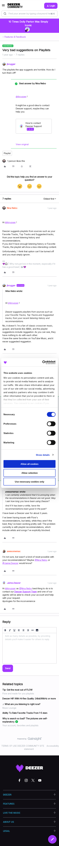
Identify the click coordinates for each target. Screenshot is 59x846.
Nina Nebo (12, 208)
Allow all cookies (29, 464)
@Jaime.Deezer (10, 563)
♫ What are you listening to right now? (21, 704)
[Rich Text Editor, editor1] (29, 648)
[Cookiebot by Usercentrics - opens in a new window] (42, 362)
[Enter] (5, 14)
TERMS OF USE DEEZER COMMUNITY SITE (22, 746)
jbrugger (11, 64)
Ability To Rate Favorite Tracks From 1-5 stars (24, 713)
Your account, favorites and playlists (20, 725)
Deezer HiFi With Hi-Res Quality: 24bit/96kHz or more (29, 698)
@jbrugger (21, 96)
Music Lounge (9, 708)
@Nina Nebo (41, 560)
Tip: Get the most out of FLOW (17, 689)
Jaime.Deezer (13, 583)
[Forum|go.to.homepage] (15, 5)
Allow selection (29, 472)
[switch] (51, 423)
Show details (43, 454)
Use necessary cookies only (29, 481)
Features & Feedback (15, 37)
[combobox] (29, 14)
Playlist (7, 153)
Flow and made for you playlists (18, 693)
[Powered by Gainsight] (29, 739)
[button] (3, 6)
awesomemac (14, 551)
